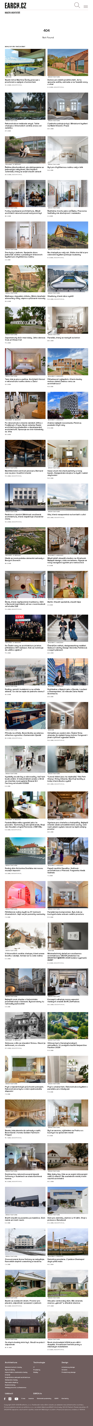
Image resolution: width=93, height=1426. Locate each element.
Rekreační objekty (11, 1382)
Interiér (7, 1375)
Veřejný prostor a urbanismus (15, 1387)
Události (9, 1393)
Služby (35, 1372)
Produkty (36, 1370)
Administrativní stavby (13, 1367)
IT (34, 1367)
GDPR (56, 1398)
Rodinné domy (10, 1385)
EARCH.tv (37, 1393)
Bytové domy (10, 1370)
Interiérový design (68, 1367)
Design (65, 1362)
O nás (23, 1398)
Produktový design (69, 1372)
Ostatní (64, 1370)
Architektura (11, 1362)
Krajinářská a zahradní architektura (17, 1377)
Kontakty (65, 1398)
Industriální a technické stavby (16, 1372)
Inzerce (31, 1398)
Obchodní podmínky (44, 1398)
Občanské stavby (11, 1380)
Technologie (39, 1362)
